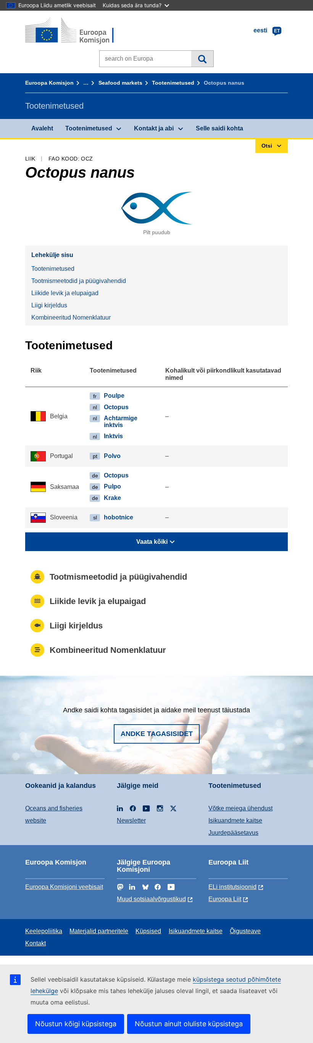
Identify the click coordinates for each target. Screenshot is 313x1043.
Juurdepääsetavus (233, 832)
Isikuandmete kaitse (235, 820)
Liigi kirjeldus (49, 305)
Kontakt (35, 943)
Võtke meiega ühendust (240, 808)
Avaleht (42, 128)
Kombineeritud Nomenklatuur (71, 317)
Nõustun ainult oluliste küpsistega (189, 1024)
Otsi (202, 59)
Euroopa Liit (224, 899)
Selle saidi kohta (219, 128)
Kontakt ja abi (154, 128)
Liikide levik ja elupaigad (64, 293)
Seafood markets (120, 83)
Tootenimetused (173, 83)
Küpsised (148, 931)
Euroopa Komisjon (49, 83)
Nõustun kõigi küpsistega (75, 1024)
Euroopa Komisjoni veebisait (64, 887)
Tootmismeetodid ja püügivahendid (78, 281)
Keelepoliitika (43, 931)
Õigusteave (245, 931)
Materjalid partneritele (98, 931)
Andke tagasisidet (157, 734)
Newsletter (131, 820)
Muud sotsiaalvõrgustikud (151, 899)
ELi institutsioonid (232, 887)
